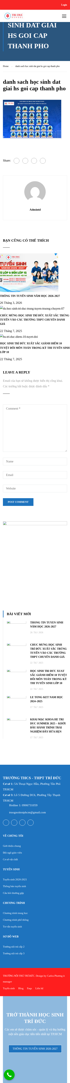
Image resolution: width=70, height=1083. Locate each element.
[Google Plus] (25, 161)
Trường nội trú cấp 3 (13, 953)
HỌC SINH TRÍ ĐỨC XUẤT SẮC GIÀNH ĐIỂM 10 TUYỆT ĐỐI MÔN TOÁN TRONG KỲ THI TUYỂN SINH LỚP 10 (35, 348)
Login (64, 4)
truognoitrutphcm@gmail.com (27, 812)
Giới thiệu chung (12, 845)
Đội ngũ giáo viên (12, 852)
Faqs (29, 988)
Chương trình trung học (15, 913)
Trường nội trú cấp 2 (13, 946)
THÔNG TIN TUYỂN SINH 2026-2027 (35, 1048)
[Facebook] (16, 161)
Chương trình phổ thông (16, 919)
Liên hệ (39, 988)
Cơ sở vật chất (10, 859)
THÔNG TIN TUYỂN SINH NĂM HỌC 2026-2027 (30, 296)
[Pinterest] (43, 161)
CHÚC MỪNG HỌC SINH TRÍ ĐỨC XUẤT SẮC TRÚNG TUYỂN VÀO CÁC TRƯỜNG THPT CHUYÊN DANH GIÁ (34, 320)
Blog (21, 988)
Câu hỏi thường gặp (13, 893)
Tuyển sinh (9, 988)
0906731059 (30, 805)
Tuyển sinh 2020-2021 (15, 879)
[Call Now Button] (9, 1074)
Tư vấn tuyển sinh (12, 926)
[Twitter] (34, 161)
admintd (35, 209)
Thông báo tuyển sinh (14, 886)
